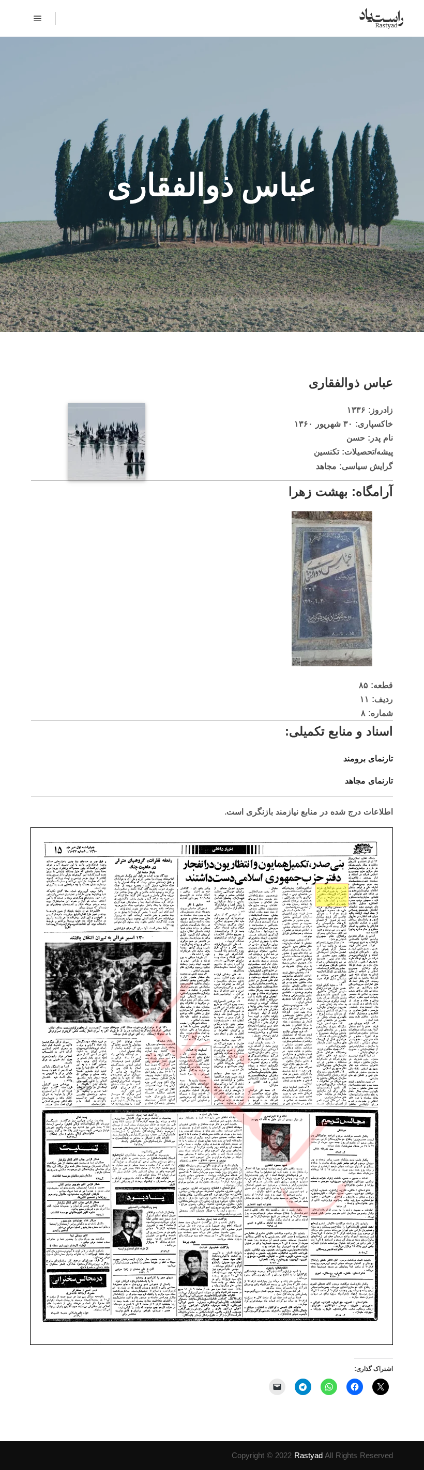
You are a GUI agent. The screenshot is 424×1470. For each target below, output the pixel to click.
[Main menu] (37, 18)
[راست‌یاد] (381, 18)
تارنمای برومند (368, 758)
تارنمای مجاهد (369, 780)
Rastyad (308, 1455)
